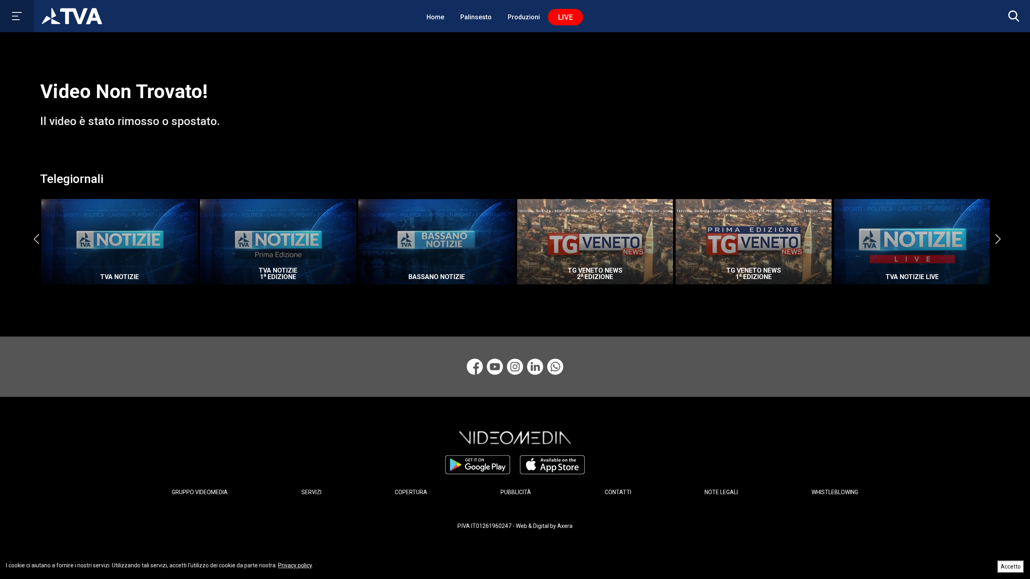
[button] (1012, 16)
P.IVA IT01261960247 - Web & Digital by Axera (515, 526)
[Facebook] (475, 367)
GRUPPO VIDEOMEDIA (200, 492)
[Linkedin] (535, 367)
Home (435, 17)
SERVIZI (311, 492)
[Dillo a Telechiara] (555, 367)
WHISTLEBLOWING (835, 492)
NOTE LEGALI (721, 492)
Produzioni (524, 17)
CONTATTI (618, 492)
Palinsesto (476, 17)
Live (565, 17)
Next (998, 239)
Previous (36, 239)
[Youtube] (495, 367)
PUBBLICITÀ (516, 492)
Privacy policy (295, 565)
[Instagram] (515, 367)
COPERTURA (411, 492)
